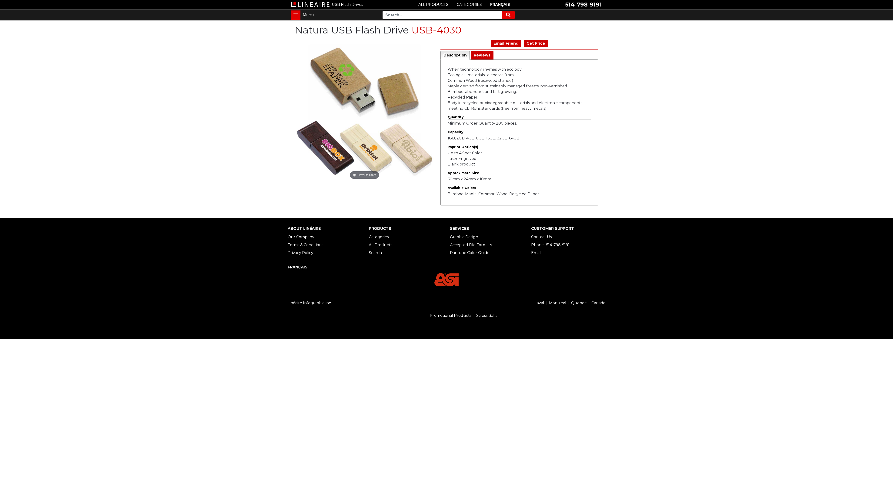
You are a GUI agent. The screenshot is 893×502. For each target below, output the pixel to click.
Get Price (535, 43)
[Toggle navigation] (295, 15)
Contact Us (541, 237)
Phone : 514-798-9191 (550, 245)
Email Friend (506, 43)
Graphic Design (464, 237)
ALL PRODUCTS (433, 4)
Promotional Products (450, 315)
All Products (380, 245)
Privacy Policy (300, 253)
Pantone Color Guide (470, 253)
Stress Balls (486, 315)
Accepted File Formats (471, 245)
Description (455, 55)
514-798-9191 (583, 4)
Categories (379, 237)
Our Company (301, 237)
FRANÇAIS (500, 4)
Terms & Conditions (305, 245)
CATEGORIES (469, 4)
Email (536, 253)
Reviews (482, 55)
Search (375, 253)
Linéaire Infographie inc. (310, 303)
